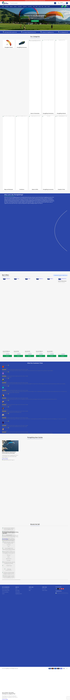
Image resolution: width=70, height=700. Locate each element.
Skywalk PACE (16, 351)
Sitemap (30, 588)
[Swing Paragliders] (8, 532)
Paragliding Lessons (18, 593)
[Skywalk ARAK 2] (51, 314)
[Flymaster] (8, 566)
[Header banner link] (35, 0)
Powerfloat (8, 544)
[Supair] (8, 536)
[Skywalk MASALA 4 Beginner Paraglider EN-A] (40, 314)
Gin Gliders (8, 560)
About (16, 588)
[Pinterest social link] (63, 588)
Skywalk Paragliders (6, 352)
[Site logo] (5, 3)
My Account (44, 588)
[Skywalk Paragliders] (8, 539)
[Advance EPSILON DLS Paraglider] (62, 279)
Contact (3, 593)
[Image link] (62, 628)
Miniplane (8, 555)
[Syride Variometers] (8, 529)
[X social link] (58, 588)
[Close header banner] (69, 0)
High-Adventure (8, 558)
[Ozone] (8, 549)
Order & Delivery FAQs (5, 590)
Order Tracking (44, 590)
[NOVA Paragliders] (8, 552)
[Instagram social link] (59, 588)
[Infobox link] (61, 3)
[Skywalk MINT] (29, 314)
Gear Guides (17, 590)
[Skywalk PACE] (18, 314)
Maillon (8, 556)
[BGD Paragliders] (8, 573)
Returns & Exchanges (5, 588)
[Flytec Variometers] (8, 563)
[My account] (66, 3)
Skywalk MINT (27, 351)
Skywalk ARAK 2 (50, 351)
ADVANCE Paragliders (61, 282)
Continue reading (5, 699)
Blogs (30, 590)
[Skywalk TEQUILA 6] (7, 314)
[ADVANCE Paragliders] (8, 577)
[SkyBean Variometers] (8, 542)
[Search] (55, 3)
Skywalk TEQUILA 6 (6, 351)
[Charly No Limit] (8, 570)
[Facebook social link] (56, 588)
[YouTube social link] (61, 588)
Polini (9, 546)
